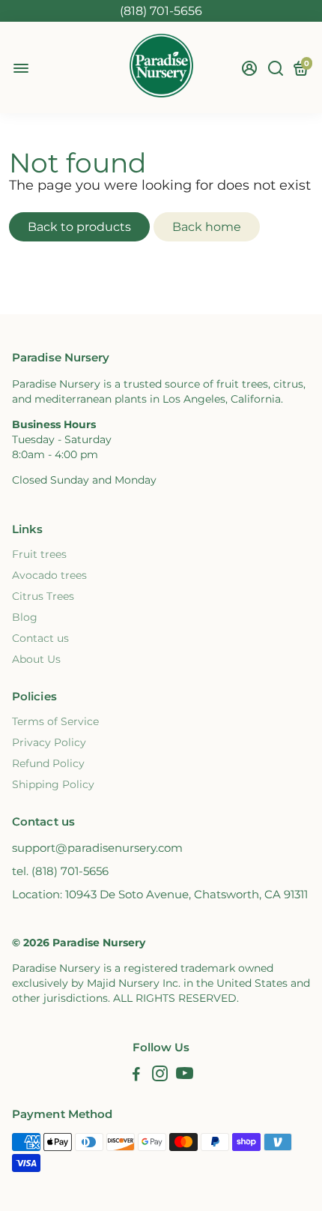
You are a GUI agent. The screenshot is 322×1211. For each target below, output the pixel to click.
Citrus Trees (43, 596)
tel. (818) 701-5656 (60, 871)
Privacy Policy (49, 742)
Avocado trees (49, 575)
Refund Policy (48, 763)
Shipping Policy (53, 784)
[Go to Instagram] (160, 1076)
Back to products (79, 227)
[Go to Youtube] (184, 1076)
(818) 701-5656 (161, 11)
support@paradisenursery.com (97, 848)
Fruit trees (39, 554)
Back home (206, 227)
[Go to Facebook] (136, 1076)
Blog (24, 617)
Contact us (40, 638)
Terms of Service (55, 721)
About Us (36, 659)
